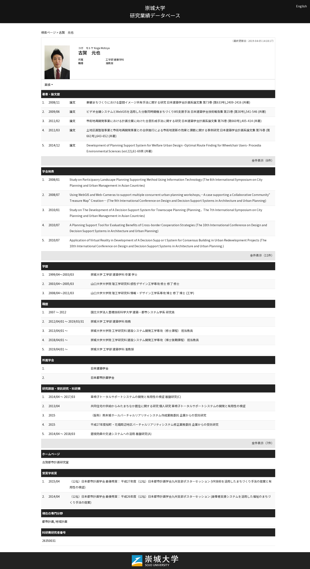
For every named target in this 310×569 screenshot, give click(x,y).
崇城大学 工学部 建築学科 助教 (111, 321)
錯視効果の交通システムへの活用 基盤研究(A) (121, 434)
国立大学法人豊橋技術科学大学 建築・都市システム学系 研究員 (133, 312)
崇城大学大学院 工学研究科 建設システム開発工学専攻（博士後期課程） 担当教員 (145, 340)
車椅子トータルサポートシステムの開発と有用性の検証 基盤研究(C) (136, 397)
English (301, 6)
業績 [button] (47, 84)
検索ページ (48, 32)
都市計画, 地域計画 (54, 521)
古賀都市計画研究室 (55, 462)
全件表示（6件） (263, 160)
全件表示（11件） (262, 255)
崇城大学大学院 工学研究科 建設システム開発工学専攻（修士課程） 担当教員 (142, 330)
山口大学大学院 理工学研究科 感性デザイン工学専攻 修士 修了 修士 (135, 284)
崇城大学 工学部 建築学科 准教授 (112, 349)
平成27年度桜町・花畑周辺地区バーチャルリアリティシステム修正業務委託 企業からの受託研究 (154, 424)
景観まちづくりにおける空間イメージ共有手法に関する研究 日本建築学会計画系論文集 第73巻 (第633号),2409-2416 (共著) (168, 102)
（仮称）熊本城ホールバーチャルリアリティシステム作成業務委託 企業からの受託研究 (148, 415)
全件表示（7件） (263, 443)
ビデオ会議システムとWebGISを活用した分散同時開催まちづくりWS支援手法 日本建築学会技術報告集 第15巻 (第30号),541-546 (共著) (176, 111)
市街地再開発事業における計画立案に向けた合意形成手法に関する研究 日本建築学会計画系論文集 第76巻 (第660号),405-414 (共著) (173, 121)
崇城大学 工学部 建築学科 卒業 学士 (114, 274)
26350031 (49, 540)
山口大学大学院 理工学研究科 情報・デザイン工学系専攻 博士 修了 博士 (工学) (142, 293)
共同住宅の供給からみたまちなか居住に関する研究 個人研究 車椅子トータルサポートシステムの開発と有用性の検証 (168, 406)
